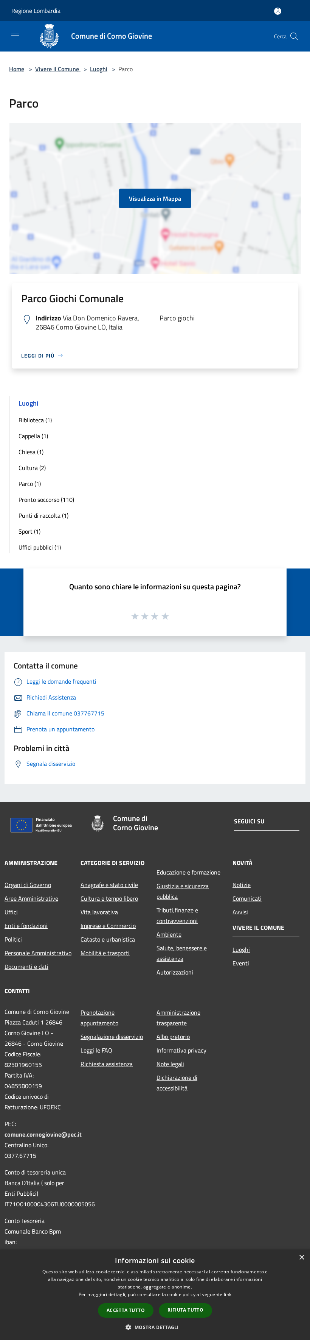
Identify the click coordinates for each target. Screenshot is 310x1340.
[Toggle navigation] (15, 35)
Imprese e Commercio (108, 925)
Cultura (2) (32, 467)
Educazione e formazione (188, 872)
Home (16, 68)
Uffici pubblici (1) (40, 547)
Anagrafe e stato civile (109, 884)
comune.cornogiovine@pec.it (43, 1134)
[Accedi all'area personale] (277, 11)
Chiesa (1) (31, 451)
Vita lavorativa (99, 912)
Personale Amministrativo (38, 952)
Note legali (170, 1063)
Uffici (11, 912)
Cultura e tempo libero (109, 898)
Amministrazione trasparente (178, 1018)
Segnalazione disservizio (112, 1036)
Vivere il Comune (58, 68)
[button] (154, 1327)
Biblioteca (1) (35, 420)
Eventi (240, 963)
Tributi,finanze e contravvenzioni (177, 915)
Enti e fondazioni (26, 925)
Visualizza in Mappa (155, 198)
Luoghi (98, 68)
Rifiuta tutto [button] (185, 1310)
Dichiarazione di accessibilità (177, 1083)
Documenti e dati (26, 966)
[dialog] (155, 1294)
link (227, 1294)
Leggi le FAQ (96, 1050)
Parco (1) (30, 483)
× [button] (301, 1257)
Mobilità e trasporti (105, 952)
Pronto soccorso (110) (46, 499)
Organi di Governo (28, 884)
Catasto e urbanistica (108, 939)
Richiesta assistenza (107, 1063)
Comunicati (247, 898)
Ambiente (169, 934)
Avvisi (240, 912)
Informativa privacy (181, 1050)
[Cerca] (294, 36)
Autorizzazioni (175, 972)
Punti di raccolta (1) (43, 515)
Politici (13, 939)
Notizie (241, 884)
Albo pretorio (173, 1036)
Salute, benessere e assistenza (182, 953)
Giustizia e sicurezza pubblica (183, 891)
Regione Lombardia (35, 10)
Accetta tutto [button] (126, 1310)
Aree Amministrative (31, 898)
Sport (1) (29, 531)
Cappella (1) (33, 435)
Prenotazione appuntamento (99, 1018)
